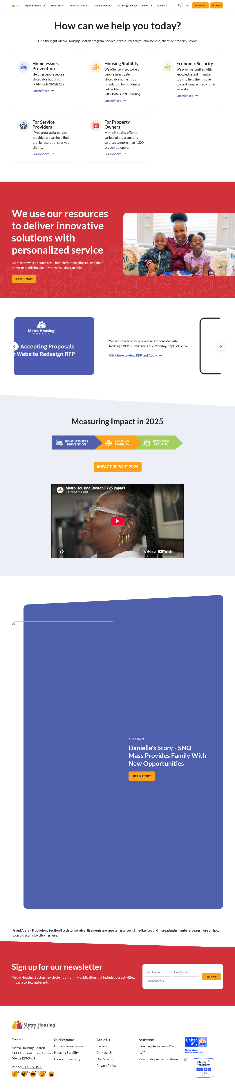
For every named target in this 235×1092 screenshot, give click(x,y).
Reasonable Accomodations (158, 1059)
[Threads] (24, 1074)
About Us (55, 5)
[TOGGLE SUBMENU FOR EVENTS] (167, 5)
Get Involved (101, 5)
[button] (14, 346)
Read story (144, 777)
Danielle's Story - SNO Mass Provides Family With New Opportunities (167, 752)
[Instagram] (42, 1074)
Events (161, 5)
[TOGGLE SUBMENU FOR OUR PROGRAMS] (135, 5)
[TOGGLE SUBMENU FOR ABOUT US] (63, 5)
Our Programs (125, 5)
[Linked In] (51, 1074)
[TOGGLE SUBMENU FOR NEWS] (151, 5)
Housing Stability (66, 1052)
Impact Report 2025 (117, 466)
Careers (102, 1046)
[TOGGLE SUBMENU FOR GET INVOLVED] (110, 5)
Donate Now (24, 278)
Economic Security (67, 1059)
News (145, 5)
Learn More (40, 91)
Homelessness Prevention (72, 1046)
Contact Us (200, 5)
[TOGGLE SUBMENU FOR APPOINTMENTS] (43, 5)
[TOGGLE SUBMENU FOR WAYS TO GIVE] (87, 5)
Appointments (33, 5)
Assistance (147, 1040)
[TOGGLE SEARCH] (179, 5)
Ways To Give (77, 5)
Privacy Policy (106, 1066)
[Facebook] (15, 1074)
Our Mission (105, 1059)
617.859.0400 (32, 1067)
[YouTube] (33, 1074)
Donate (216, 5)
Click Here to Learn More (178, 360)
